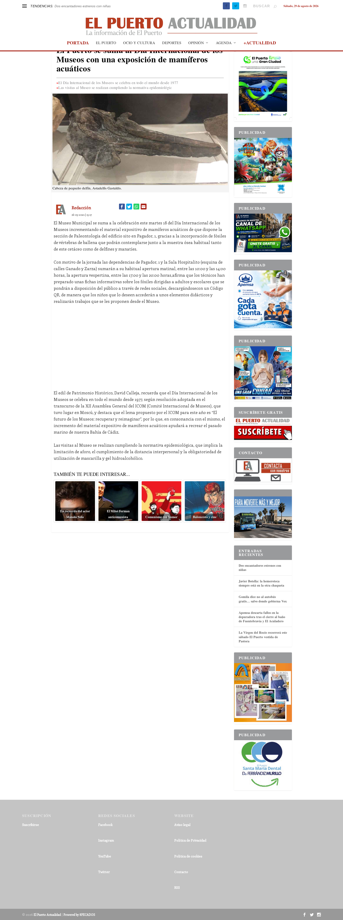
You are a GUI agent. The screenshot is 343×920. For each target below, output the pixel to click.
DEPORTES (171, 43)
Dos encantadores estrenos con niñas (83, 6)
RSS (177, 887)
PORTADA (78, 43)
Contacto (181, 872)
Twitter (104, 872)
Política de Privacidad (190, 840)
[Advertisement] (140, 343)
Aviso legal (182, 824)
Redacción (81, 207)
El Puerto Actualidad (47, 914)
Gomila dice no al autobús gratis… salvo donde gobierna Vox (263, 598)
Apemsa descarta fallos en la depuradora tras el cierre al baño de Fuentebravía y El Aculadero (262, 616)
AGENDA (224, 43)
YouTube (104, 856)
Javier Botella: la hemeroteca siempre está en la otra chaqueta (261, 583)
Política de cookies (188, 856)
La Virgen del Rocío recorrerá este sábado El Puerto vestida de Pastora (263, 636)
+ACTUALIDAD (260, 43)
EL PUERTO (106, 43)
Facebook (105, 824)
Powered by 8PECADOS (79, 914)
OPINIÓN (196, 43)
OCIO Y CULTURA (139, 43)
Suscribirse (30, 824)
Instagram (106, 840)
